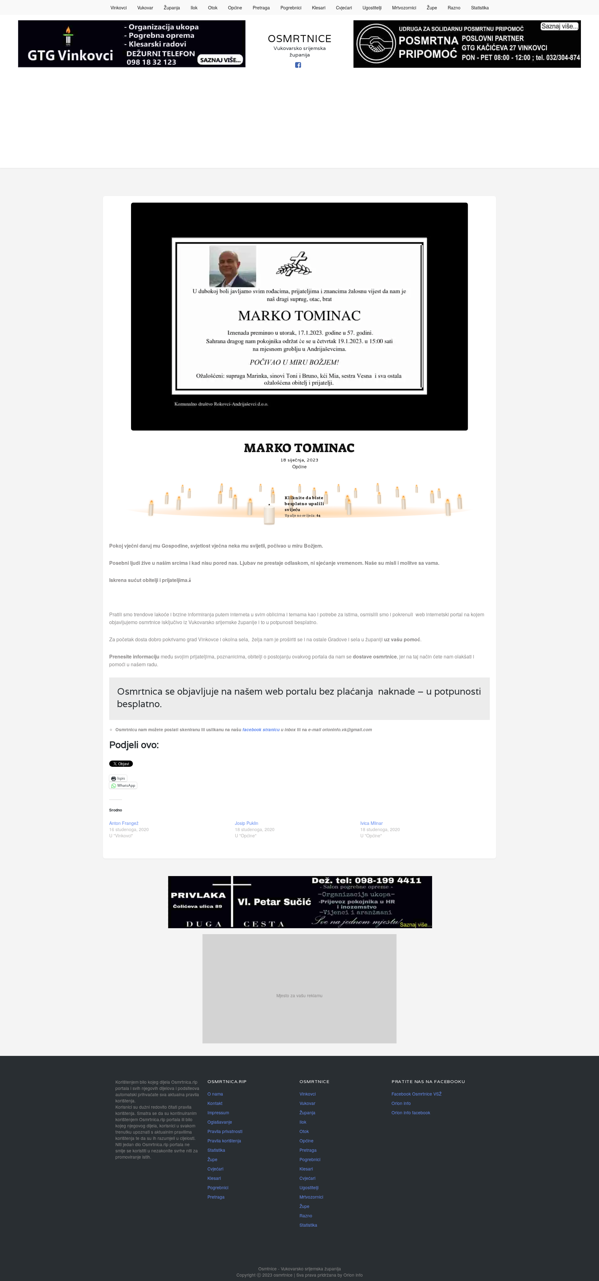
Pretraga (261, 7)
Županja (172, 7)
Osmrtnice (300, 38)
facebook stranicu (261, 729)
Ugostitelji (372, 7)
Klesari (318, 7)
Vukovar (145, 7)
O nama (215, 1094)
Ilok (194, 7)
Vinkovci (118, 7)
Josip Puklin (246, 823)
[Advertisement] (299, 124)
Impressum (218, 1112)
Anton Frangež (124, 823)
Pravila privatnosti (224, 1131)
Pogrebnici (290, 7)
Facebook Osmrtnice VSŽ (416, 1094)
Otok (212, 7)
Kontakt (214, 1103)
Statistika (480, 7)
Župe (432, 7)
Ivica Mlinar (371, 823)
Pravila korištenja (224, 1140)
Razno (454, 7)
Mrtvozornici (404, 7)
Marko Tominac (299, 448)
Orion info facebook (411, 1112)
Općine (235, 7)
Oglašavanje (219, 1122)
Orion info (401, 1103)
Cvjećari (344, 7)
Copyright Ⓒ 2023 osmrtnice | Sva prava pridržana (287, 1275)
